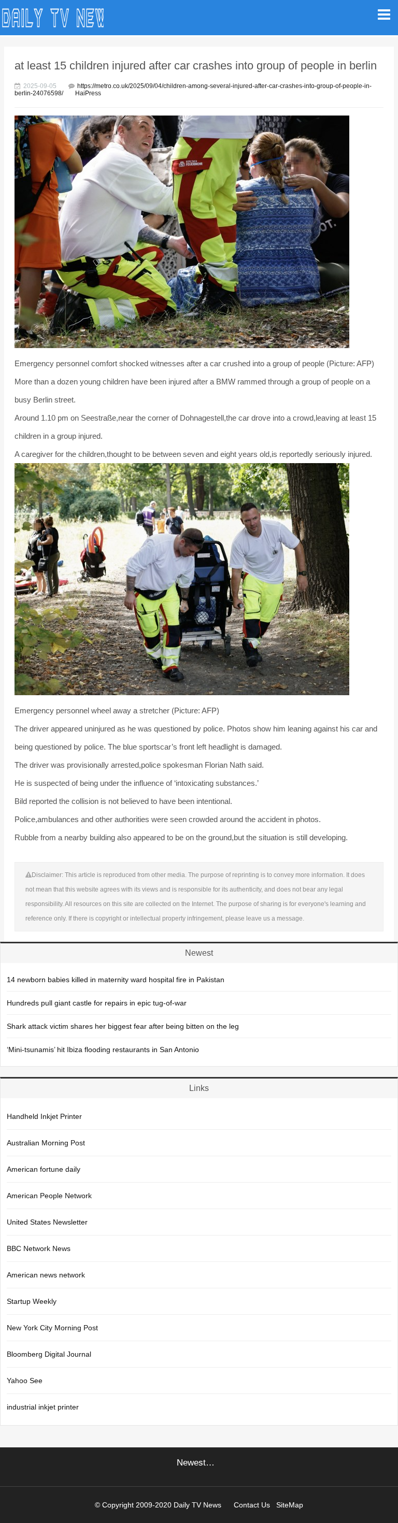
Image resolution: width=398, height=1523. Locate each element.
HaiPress (88, 93)
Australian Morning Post (46, 1143)
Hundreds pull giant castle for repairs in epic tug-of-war (97, 1003)
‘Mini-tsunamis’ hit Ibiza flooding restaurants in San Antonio (103, 1049)
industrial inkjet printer (43, 1407)
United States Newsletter (47, 1222)
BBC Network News (38, 1248)
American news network (46, 1275)
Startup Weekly (31, 1301)
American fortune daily (43, 1169)
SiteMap (289, 1505)
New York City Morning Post (52, 1328)
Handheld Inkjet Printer (44, 1116)
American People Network (49, 1195)
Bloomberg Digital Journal (49, 1354)
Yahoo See (24, 1380)
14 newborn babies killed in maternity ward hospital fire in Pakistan (115, 979)
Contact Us (252, 1505)
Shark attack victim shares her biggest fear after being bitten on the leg (123, 1026)
